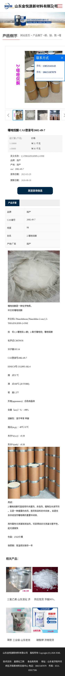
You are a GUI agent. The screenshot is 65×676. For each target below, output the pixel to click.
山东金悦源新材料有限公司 (15, 653)
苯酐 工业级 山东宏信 (18, 640)
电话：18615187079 (37, 666)
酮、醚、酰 (51, 35)
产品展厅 (37, 35)
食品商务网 (33, 661)
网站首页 (25, 35)
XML (58, 653)
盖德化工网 (19, 661)
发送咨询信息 (35, 190)
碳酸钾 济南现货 (45, 640)
